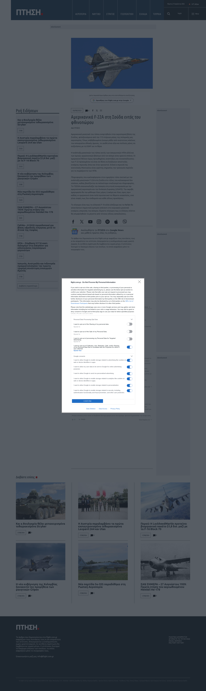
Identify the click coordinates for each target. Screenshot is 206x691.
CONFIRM (88, 401)
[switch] (129, 324)
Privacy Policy (115, 409)
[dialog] (103, 345)
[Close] (140, 282)
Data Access (103, 409)
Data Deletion (90, 409)
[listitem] (103, 319)
